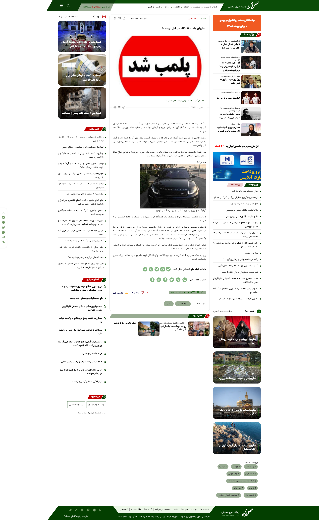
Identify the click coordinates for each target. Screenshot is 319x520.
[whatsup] (184, 279)
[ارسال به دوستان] (119, 18)
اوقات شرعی (136, 509)
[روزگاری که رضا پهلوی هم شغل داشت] (250, 81)
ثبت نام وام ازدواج (96, 404)
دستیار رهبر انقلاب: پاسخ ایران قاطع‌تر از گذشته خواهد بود (235, 290)
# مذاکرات (238, 488)
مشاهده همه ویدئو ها (68, 17)
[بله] (3, 217)
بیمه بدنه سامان (76, 404)
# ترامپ (223, 466)
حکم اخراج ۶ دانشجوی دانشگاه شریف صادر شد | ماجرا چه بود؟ (81, 249)
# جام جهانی (233, 474)
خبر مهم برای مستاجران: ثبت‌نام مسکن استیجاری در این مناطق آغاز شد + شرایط (81, 265)
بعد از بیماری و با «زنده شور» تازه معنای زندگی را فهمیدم (228, 129)
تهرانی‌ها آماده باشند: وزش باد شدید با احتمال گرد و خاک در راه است (81, 155)
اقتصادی (192, 19)
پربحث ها (235, 185)
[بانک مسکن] (237, 23)
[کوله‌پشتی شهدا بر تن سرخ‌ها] (250, 97)
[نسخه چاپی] (114, 18)
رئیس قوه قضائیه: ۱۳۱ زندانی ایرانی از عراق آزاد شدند (81, 232)
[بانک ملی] (237, 146)
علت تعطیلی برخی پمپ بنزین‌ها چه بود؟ (86, 257)
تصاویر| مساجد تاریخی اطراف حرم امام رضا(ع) (238, 412)
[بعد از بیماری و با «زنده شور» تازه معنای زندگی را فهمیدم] (250, 129)
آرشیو (176, 509)
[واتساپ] (3, 232)
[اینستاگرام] (3, 222)
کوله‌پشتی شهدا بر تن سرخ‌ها (228, 98)
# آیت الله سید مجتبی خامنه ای (242, 481)
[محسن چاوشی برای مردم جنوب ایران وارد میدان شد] (250, 113)
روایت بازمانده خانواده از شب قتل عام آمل (173, 328)
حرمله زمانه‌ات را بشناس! (92, 353)
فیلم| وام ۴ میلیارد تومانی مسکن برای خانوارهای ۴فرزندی (83, 77)
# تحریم (252, 488)
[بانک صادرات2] (237, 160)
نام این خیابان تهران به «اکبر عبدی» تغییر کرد (230, 46)
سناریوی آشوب (251, 253)
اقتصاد (176, 7)
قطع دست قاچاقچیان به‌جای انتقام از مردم (240, 272)
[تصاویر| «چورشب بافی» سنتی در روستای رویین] (237, 332)
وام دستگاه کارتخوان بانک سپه (91, 413)
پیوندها (184, 509)
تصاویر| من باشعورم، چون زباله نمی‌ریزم (238, 378)
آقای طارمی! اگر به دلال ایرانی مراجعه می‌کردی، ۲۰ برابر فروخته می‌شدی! (229, 66)
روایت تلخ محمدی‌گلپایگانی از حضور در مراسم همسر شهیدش (235, 224)
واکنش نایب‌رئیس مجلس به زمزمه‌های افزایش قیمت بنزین (81, 139)
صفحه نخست (210, 7)
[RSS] (3, 242)
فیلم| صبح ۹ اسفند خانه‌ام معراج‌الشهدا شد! (81, 113)
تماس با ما (205, 509)
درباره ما (194, 509)
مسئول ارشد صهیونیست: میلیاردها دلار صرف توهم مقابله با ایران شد (235, 235)
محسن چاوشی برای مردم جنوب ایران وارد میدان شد (229, 116)
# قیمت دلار (250, 495)
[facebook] (165, 279)
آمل (168, 304)
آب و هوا (148, 509)
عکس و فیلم (154, 7)
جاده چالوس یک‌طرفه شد (125, 323)
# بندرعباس (251, 466)
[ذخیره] (124, 18)
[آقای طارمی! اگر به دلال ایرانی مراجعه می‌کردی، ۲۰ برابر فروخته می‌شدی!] (250, 62)
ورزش (166, 7)
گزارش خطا (118, 293)
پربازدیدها (253, 185)
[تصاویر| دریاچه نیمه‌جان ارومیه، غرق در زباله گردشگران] (237, 438)
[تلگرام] (3, 237)
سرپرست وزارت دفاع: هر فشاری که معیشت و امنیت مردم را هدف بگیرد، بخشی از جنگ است (81, 222)
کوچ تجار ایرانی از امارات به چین (244, 204)
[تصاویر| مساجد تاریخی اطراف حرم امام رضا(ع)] (237, 403)
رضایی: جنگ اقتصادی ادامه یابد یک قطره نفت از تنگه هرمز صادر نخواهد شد (80, 371)
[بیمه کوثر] (237, 174)
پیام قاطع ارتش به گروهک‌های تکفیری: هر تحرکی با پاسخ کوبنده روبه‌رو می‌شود (81, 202)
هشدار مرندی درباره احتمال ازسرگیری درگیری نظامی (81, 361)
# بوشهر (236, 466)
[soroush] (152, 279)
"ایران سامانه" (70, 516)
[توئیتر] (3, 227)
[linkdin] (159, 279)
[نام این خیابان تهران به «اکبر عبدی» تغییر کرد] (250, 46)
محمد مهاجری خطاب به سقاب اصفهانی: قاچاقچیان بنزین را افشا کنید (235, 280)
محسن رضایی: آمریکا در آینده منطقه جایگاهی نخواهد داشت (81, 212)
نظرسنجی (124, 509)
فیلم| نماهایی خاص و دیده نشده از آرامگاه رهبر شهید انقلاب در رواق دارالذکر (81, 44)
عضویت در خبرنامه (162, 509)
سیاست (196, 7)
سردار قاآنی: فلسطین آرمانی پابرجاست (87, 381)
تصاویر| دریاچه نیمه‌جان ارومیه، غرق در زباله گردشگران (238, 447)
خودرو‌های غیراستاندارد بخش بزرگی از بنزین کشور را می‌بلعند (81, 175)
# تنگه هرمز (250, 474)
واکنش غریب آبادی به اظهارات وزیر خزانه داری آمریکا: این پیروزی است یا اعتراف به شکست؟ (80, 343)
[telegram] (178, 279)
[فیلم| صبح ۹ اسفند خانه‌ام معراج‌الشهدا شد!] (82, 103)
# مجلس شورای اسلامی (228, 495)
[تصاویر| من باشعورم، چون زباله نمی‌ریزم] (237, 367)
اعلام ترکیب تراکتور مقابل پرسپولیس (242, 210)
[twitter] (171, 279)
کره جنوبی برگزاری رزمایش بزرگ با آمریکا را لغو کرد (235, 197)
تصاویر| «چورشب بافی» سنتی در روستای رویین (238, 341)
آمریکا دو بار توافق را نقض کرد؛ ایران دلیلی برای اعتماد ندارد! (80, 331)
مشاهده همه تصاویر (222, 311)
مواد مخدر (182, 304)
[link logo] (244, 5)
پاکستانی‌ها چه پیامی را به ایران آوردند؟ (240, 259)
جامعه (186, 7)
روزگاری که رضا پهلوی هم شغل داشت (229, 81)
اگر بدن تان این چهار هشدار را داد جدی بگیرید (237, 266)
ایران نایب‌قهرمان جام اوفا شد (245, 191)
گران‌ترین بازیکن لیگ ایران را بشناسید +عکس (83, 241)
